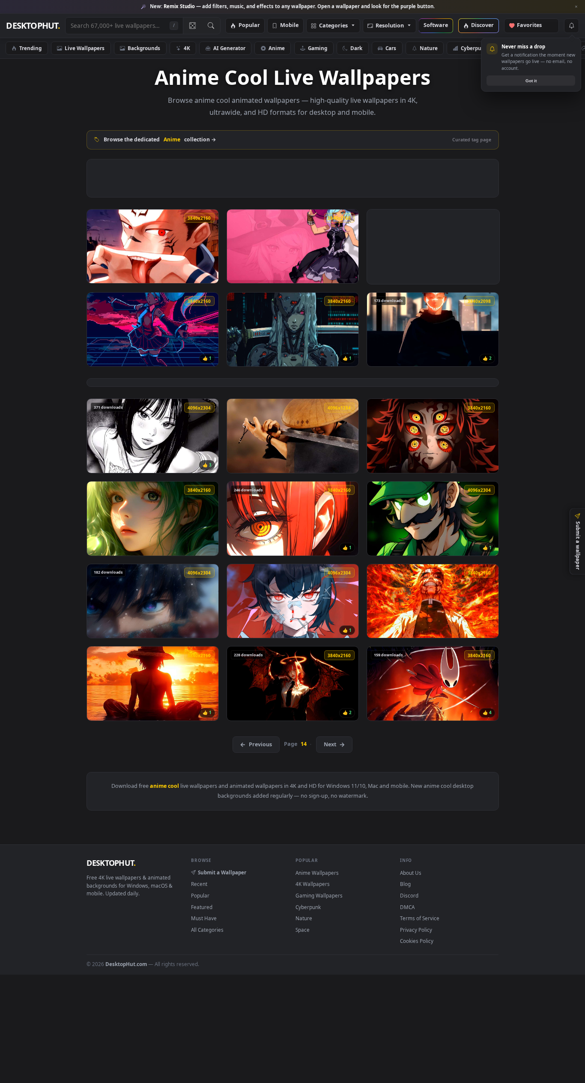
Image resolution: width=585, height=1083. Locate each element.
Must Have (204, 918)
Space (302, 929)
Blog (405, 883)
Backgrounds (144, 48)
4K (187, 48)
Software (436, 25)
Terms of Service (419, 918)
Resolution (390, 26)
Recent (199, 883)
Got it (531, 80)
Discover (482, 25)
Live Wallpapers (84, 48)
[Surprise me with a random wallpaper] (192, 26)
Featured (201, 906)
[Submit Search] (211, 26)
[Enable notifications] (571, 25)
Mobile (289, 25)
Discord (409, 895)
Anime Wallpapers (317, 872)
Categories (333, 26)
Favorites (533, 25)
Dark (356, 48)
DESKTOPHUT (111, 863)
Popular (249, 25)
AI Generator (229, 48)
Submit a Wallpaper (222, 872)
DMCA (407, 906)
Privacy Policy (416, 929)
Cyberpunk (474, 48)
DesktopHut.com (126, 963)
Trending (30, 48)
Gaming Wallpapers (319, 895)
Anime (277, 48)
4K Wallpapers (312, 883)
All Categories (207, 929)
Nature (429, 48)
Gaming (317, 48)
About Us (410, 872)
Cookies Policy (416, 940)
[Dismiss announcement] (576, 7)
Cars (390, 48)
